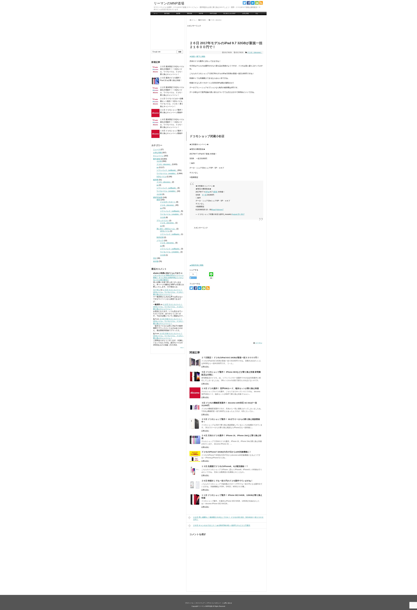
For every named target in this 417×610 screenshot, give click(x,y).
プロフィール (189, 603)
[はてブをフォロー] (253, 3)
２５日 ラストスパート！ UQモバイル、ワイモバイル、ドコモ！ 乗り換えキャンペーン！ (168, 292)
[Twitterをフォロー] (244, 3)
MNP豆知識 (213, 13)
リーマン (258, 343)
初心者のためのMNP (229, 13)
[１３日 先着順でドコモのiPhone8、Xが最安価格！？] (194, 470)
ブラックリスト (163, 220)
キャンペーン (158, 156)
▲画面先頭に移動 (196, 265)
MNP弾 (201, 13)
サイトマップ (200, 603)
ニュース (156, 149)
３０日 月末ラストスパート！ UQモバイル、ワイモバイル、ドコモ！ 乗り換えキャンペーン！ (168, 321)
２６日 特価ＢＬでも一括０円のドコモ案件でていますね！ (227, 481)
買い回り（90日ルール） (166, 229)
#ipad (213, 210)
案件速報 (167, 13)
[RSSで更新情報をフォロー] (261, 3)
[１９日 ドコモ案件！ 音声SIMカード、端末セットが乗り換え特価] (194, 392)
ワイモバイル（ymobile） (167, 173)
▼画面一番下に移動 (197, 56)
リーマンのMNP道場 (169, 3)
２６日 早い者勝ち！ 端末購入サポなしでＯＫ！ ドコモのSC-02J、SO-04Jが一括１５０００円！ (228, 518)
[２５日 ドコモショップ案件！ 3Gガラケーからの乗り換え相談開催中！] (194, 423)
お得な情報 (245, 13)
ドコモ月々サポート (168, 202)
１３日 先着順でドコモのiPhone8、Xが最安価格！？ (224, 466)
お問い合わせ (227, 603)
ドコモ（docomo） (254, 52)
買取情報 (189, 13)
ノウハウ (160, 240)
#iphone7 (219, 210)
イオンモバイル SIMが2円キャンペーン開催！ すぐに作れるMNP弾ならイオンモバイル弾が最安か (168, 277)
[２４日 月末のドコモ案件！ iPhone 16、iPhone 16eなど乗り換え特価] (194, 440)
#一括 (204, 195)
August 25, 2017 (238, 214)
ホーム (156, 13)
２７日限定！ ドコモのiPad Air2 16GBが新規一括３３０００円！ (230, 357)
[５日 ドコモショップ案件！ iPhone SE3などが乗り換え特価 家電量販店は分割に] (194, 376)
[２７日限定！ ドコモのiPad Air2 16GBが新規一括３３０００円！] (194, 362)
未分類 (155, 261)
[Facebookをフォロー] (248, 3)
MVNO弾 (160, 237)
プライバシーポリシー (214, 603)
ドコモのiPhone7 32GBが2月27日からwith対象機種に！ (226, 452)
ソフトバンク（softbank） (167, 170)
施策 (158, 200)
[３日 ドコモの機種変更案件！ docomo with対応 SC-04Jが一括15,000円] (194, 407)
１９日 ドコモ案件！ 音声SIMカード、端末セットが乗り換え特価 (230, 388)
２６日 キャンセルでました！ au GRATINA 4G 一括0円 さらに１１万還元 (221, 525)
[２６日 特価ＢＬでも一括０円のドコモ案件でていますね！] (194, 485)
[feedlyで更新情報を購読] (257, 3)
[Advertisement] (226, 32)
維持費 (178, 13)
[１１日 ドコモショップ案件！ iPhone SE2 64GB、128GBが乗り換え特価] (194, 499)
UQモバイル (161, 177)
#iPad (207, 192)
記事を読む (205, 366)
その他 (159, 161)
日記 (256, 13)
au (158, 167)
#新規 (215, 192)
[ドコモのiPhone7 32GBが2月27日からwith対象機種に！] (194, 456)
